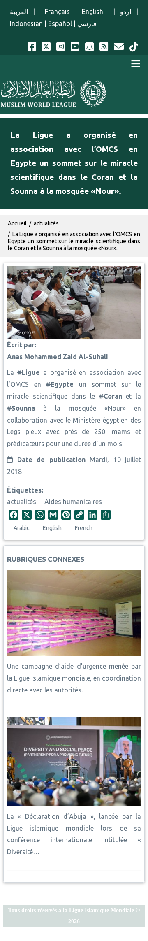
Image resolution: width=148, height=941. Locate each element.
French (83, 528)
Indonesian (26, 23)
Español (60, 23)
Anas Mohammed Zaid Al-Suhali (57, 356)
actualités (21, 501)
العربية (19, 11)
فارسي (87, 23)
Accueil (17, 223)
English (95, 11)
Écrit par (21, 345)
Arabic (22, 528)
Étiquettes (24, 490)
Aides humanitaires (73, 501)
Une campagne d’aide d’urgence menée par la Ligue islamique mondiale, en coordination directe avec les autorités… (74, 678)
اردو (125, 11)
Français (55, 11)
